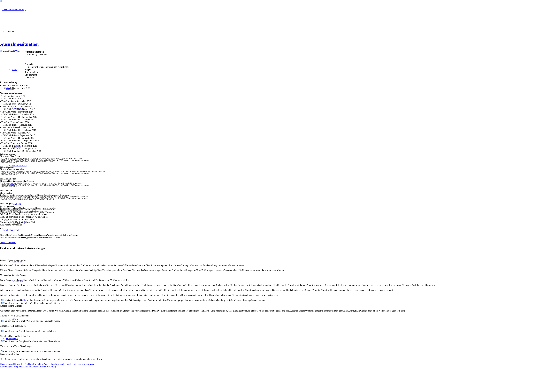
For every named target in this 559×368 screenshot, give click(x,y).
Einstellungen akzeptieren (12, 366)
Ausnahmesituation (19, 44)
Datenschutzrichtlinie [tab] (9, 354)
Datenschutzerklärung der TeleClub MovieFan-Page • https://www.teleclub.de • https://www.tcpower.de (47, 364)
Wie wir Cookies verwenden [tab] (13, 260)
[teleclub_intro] (13, 9)
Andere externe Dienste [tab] (11, 306)
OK (1, 242)
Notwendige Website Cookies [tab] (13, 275)
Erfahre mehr (9, 242)
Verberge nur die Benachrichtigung (40, 366)
